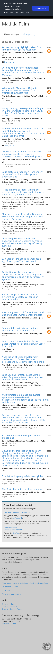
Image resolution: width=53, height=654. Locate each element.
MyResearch (17, 518)
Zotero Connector (10, 527)
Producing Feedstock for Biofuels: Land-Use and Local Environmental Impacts (23, 313)
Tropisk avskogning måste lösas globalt (23, 476)
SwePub (16, 533)
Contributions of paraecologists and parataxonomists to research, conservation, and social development (22, 154)
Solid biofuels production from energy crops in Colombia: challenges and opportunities (22, 174)
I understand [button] (40, 8)
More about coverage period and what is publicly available (25, 583)
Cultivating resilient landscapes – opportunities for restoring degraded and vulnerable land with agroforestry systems (22, 242)
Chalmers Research (9, 606)
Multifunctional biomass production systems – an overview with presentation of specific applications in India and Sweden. (26, 398)
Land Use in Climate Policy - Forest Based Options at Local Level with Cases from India (23, 344)
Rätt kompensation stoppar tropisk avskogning (21, 436)
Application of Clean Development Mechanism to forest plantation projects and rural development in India (23, 359)
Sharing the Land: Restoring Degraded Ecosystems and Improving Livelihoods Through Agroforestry (22, 216)
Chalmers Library (8, 604)
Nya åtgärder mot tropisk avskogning (22, 489)
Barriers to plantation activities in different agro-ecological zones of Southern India (20, 297)
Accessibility (6, 590)
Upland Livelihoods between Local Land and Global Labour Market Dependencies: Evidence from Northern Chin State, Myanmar (23, 132)
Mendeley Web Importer (13, 529)
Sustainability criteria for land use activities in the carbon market (20, 329)
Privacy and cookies (10, 587)
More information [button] (22, 12)
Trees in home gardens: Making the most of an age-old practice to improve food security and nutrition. (23, 192)
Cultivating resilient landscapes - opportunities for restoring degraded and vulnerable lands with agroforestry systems (23, 276)
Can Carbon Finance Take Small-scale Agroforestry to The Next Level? (21, 260)
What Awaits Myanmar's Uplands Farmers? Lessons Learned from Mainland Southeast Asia (19, 90)
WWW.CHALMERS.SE (10, 624)
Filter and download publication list (17, 512)
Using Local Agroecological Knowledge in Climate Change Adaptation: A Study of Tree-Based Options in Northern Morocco (22, 112)
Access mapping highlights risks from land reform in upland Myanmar (22, 48)
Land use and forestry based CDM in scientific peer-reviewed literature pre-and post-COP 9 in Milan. (22, 377)
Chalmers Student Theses (12, 609)
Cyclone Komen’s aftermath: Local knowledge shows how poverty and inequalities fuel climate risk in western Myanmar (23, 71)
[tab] (11, 34)
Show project (9, 62)
